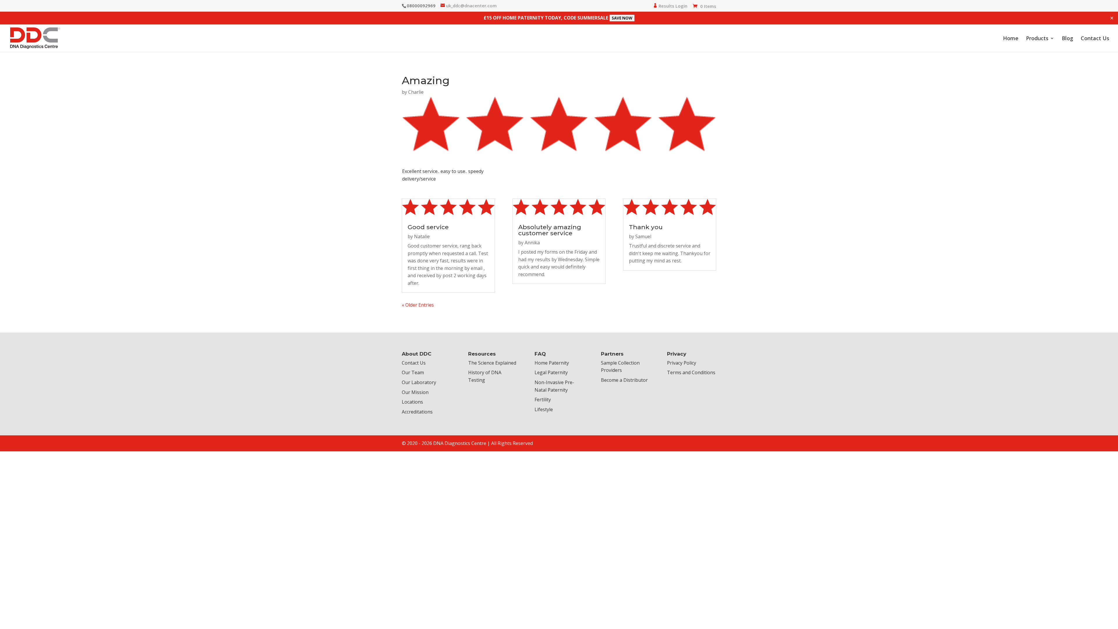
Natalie (422, 236)
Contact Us (1095, 39)
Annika (532, 242)
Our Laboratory (419, 382)
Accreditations (417, 412)
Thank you (646, 227)
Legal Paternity (551, 372)
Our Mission (415, 392)
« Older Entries (418, 305)
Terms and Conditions (691, 372)
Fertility (543, 399)
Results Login (672, 6)
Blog (1067, 39)
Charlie (416, 92)
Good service (428, 227)
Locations (412, 402)
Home (1010, 39)
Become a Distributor (624, 380)
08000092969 (421, 5)
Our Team (413, 372)
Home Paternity (552, 363)
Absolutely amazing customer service (549, 230)
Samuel (643, 236)
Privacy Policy (681, 363)
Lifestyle (544, 409)
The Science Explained (492, 363)
